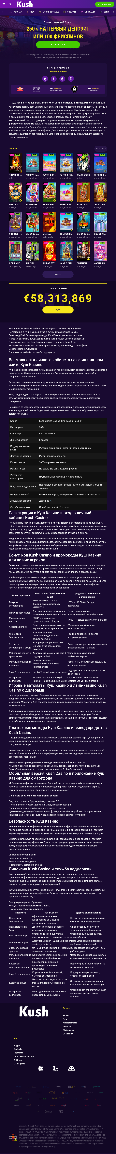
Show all (71, 12)
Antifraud (18, 1060)
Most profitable (51, 12)
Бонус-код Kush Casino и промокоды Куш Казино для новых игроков (45, 335)
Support (17, 1045)
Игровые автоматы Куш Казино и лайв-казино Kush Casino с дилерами (46, 338)
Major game (19, 1064)
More (58, 274)
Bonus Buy (109, 12)
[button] (113, 12)
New (32, 12)
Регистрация (58, 45)
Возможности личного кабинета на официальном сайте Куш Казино (45, 328)
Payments (18, 1053)
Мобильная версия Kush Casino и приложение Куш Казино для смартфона (48, 345)
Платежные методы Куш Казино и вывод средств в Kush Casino (43, 342)
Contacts (18, 1049)
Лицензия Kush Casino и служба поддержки (32, 352)
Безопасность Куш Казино (23, 349)
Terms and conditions (24, 1056)
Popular (17, 12)
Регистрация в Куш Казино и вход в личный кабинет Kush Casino (43, 332)
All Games (101, 149)
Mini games (90, 12)
